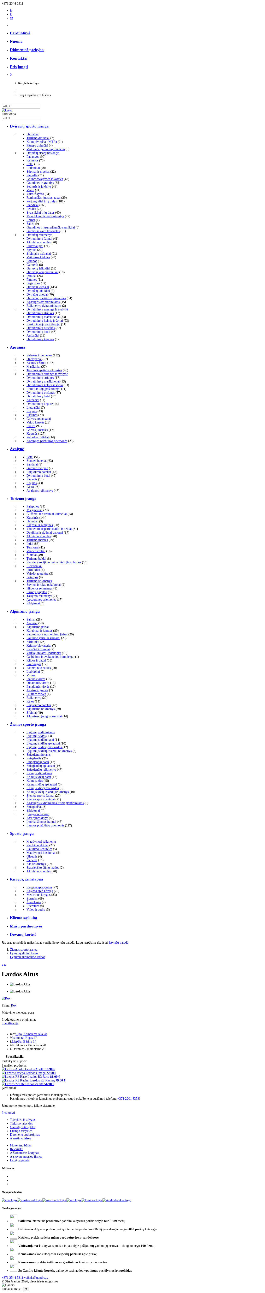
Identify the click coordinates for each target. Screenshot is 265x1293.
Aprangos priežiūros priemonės (46, 441)
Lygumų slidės (36, 736)
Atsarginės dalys (37, 818)
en (11, 18)
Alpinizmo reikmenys (40, 709)
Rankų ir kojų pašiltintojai (43, 324)
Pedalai (31, 208)
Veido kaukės (35, 422)
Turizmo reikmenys (39, 581)
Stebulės (31, 175)
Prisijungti (8, 1112)
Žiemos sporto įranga (28, 724)
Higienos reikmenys (39, 588)
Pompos (31, 261)
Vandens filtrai (35, 551)
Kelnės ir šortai (36, 362)
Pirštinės (31, 415)
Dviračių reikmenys (39, 235)
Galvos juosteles (37, 430)
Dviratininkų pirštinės (40, 328)
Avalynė (17, 449)
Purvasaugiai (34, 246)
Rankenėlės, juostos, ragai (43, 197)
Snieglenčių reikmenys (41, 769)
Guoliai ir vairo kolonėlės (43, 231)
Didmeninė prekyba (27, 50)
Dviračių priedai (37, 294)
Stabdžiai (32, 205)
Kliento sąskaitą (23, 917)
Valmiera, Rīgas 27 (24, 1037)
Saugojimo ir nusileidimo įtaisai (46, 634)
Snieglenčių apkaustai (40, 765)
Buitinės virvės (36, 694)
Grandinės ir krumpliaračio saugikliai (50, 227)
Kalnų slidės (34, 780)
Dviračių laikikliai (38, 290)
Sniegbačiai (34, 806)
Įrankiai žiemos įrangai (41, 821)
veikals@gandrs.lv (36, 1277)
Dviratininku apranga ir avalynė (47, 309)
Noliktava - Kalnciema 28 (29, 1045)
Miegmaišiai (34, 510)
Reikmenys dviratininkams (43, 305)
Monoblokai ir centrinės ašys (45, 216)
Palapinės (32, 506)
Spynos (31, 249)
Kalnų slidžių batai (38, 777)
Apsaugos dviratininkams (43, 302)
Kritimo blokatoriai (38, 645)
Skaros (30, 426)
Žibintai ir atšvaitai (38, 253)
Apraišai (31, 623)
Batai (29, 457)
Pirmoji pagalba (36, 592)
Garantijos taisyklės (22, 1127)
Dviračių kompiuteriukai (42, 272)
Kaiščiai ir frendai (38, 649)
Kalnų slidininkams (39, 773)
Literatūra (32, 906)
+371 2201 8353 (128, 1098)
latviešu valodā (118, 942)
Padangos (32, 156)
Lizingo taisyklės (21, 1131)
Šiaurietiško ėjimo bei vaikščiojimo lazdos (53, 562)
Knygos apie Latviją (39, 891)
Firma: (6, 1005)
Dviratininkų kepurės (40, 339)
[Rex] (6, 998)
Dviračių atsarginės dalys (42, 153)
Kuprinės (32, 517)
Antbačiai (32, 335)
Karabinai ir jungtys (39, 630)
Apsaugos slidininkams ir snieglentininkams (55, 803)
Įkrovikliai (33, 569)
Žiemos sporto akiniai (40, 799)
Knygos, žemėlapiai (26, 879)
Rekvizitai (16, 1149)
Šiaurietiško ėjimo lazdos (42, 867)
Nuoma (16, 41)
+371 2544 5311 (12, 1277)
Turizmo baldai (36, 558)
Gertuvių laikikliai (38, 268)
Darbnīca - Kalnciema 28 (28, 1049)
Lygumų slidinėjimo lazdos (44, 747)
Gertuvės (32, 264)
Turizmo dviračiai (37, 138)
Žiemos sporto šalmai (40, 795)
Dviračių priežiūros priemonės (46, 298)
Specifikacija (10, 1023)
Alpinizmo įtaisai (37, 627)
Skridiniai (33, 641)
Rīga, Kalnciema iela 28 (31, 1034)
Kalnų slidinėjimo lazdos (42, 788)
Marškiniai (33, 366)
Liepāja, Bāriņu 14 (24, 1041)
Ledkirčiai (33, 671)
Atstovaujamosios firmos (26, 1156)
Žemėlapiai (33, 902)
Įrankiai (31, 276)
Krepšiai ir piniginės (39, 525)
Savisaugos (33, 664)
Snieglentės (33, 758)
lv (11, 10)
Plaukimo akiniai (37, 845)
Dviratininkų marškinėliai (43, 317)
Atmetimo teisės (20, 1138)
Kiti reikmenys (36, 864)
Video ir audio (35, 909)
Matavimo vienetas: (14, 1012)
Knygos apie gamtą (39, 887)
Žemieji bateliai (36, 460)
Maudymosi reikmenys (41, 841)
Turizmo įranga (23, 498)
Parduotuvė (20, 33)
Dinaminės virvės (37, 682)
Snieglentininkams (38, 754)
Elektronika (34, 566)
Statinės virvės (35, 679)
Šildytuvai (33, 603)
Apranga (17, 347)
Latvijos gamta (19, 1160)
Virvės (30, 675)
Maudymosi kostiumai (40, 852)
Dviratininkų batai (38, 331)
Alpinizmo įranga (25, 611)
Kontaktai (18, 58)
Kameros (32, 160)
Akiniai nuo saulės (38, 242)
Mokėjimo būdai (20, 1145)
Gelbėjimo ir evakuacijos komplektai (50, 656)
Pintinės (31, 279)
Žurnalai (31, 898)
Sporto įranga (22, 833)
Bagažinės (33, 283)
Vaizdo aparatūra (37, 573)
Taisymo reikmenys (39, 596)
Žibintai (31, 555)
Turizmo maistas (37, 540)
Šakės (30, 223)
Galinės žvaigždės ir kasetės (44, 179)
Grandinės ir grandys (40, 182)
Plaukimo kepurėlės (39, 849)
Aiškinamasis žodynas (24, 1153)
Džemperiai (34, 359)
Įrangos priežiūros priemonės (45, 825)
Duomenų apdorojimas (25, 1134)
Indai (29, 543)
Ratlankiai (33, 168)
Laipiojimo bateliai (38, 472)
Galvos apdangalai (38, 418)
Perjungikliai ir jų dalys (41, 201)
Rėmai (30, 220)
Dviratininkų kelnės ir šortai (44, 320)
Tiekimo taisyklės (21, 1123)
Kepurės (31, 433)
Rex (13, 1005)
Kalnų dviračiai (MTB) (41, 141)
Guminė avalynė (37, 468)
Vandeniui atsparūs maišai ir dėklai (49, 528)
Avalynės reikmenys (39, 490)
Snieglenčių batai (37, 762)
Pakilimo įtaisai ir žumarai (43, 638)
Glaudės (31, 856)
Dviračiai (32, 134)
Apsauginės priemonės (41, 599)
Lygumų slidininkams (40, 732)
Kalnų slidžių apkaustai (41, 784)
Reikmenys (33, 697)
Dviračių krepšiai (37, 287)
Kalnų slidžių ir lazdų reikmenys (47, 792)
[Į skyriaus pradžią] (7, 110)
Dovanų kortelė (23, 934)
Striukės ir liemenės (39, 355)
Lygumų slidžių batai (40, 739)
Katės (30, 701)
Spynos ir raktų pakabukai (43, 584)
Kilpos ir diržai (36, 660)
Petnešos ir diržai (37, 437)
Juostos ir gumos (37, 690)
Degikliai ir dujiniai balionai (44, 532)
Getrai (30, 486)
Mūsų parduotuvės (26, 926)
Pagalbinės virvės (37, 686)
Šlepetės (31, 479)
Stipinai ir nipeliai (37, 171)
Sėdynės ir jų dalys (38, 186)
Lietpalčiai (33, 407)
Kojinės (31, 411)
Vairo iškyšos (35, 194)
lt (11, 14)
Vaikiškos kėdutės (38, 257)
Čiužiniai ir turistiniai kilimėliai (46, 514)
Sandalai (32, 464)
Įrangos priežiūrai (37, 814)
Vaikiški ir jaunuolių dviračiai (45, 149)
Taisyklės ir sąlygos (22, 1119)
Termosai (32, 547)
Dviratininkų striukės (40, 313)
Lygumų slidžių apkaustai (43, 743)
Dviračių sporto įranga (29, 126)
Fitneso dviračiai (37, 145)
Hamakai (32, 521)
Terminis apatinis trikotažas (44, 370)
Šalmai (30, 619)
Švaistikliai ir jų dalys (40, 212)
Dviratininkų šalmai (39, 238)
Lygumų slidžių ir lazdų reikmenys (49, 751)
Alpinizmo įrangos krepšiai (44, 716)
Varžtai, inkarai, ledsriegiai (43, 653)
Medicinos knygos (38, 894)
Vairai (30, 190)
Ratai (29, 164)
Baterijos (32, 577)
